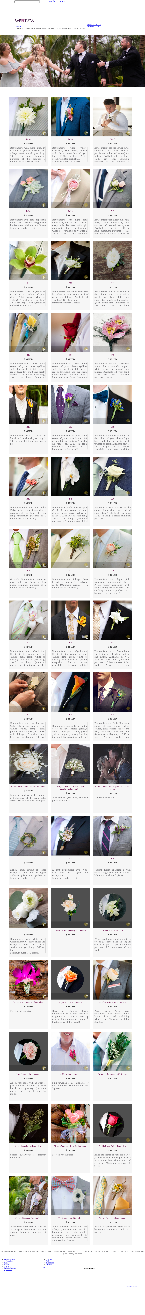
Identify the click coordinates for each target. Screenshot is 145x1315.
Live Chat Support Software (131, 1286)
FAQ (47, 1261)
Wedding (49, 1264)
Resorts (6, 1266)
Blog (43, 1267)
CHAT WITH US (62, 1)
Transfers (7, 1264)
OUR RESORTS (19, 28)
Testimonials (50, 1263)
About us (49, 1259)
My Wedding (8, 1270)
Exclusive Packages (10, 1268)
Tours (5, 1263)
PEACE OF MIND (73, 28)
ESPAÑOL (52, 1)
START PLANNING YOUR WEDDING (94, 25)
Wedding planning (9, 1259)
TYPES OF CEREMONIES (59, 28)
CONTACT (83, 28)
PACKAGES (29, 28)
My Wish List (8, 1261)
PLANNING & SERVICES (42, 28)
